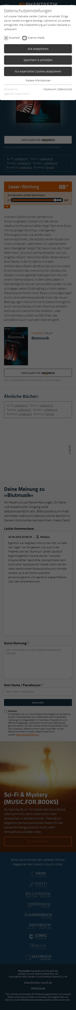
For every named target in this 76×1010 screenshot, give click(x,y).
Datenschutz (65, 89)
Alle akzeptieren (38, 49)
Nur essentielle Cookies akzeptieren (38, 71)
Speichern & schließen (38, 60)
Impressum (49, 89)
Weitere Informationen (38, 80)
